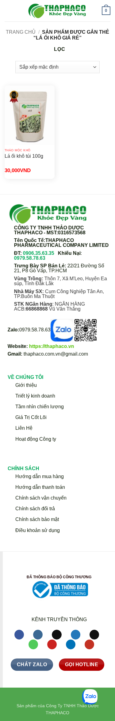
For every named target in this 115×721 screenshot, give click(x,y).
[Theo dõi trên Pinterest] (52, 645)
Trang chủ (21, 32)
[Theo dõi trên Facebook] (19, 635)
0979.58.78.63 (29, 257)
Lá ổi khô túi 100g (24, 156)
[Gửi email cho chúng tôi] (94, 635)
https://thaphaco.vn (51, 346)
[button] (8, 10)
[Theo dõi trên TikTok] (56, 635)
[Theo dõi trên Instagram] (38, 635)
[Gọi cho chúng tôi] (33, 645)
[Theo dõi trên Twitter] (75, 635)
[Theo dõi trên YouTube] (89, 645)
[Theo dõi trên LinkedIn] (70, 645)
